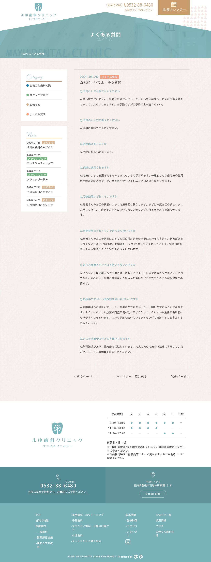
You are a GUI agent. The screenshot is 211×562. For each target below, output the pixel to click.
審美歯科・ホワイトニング (88, 515)
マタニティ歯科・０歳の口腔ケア (90, 527)
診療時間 (132, 520)
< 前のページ (83, 376)
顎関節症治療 (45, 537)
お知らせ (35, 104)
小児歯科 (77, 535)
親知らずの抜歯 (45, 545)
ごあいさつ (132, 533)
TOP (24, 53)
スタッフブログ (39, 95)
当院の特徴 (42, 520)
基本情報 (130, 515)
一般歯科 (42, 532)
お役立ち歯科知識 (40, 85)
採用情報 (161, 520)
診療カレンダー (175, 447)
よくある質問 (37, 114)
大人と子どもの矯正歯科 (86, 541)
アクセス (132, 526)
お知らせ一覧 (163, 515)
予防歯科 (77, 520)
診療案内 (40, 526)
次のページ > (180, 376)
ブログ (160, 526)
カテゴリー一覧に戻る (131, 376)
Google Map (152, 493)
